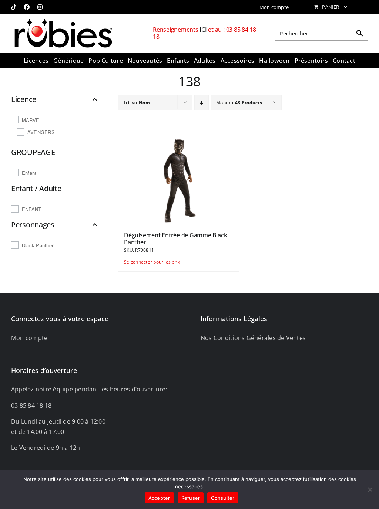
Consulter (222, 498)
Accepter (159, 498)
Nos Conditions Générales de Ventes (253, 338)
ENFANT (31, 209)
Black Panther (37, 245)
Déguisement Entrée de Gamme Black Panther (175, 238)
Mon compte (29, 338)
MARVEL (32, 119)
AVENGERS (41, 132)
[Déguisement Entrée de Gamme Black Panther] (178, 178)
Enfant (29, 172)
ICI (203, 30)
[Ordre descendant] (201, 102)
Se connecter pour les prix (151, 262)
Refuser (190, 498)
